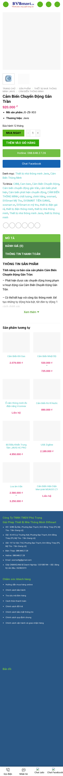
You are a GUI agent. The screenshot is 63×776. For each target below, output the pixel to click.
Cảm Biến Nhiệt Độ (46, 356)
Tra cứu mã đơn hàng (16, 595)
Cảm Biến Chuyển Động (45, 183)
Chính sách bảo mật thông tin (19, 612)
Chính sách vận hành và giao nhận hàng (25, 623)
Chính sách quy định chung (18, 617)
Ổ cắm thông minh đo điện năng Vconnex (16, 404)
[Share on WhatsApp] (6, 225)
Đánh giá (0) (14, 246)
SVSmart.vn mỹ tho (27, 204)
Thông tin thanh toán (22, 254)
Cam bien (25, 183)
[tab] (31, 238)
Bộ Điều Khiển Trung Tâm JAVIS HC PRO (16, 446)
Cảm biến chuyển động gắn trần (21, 188)
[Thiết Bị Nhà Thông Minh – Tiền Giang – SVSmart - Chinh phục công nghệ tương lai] (22, 4)
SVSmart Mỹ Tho (12, 200)
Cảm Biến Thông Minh (31, 91)
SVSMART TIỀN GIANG (36, 200)
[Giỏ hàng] (57, 4)
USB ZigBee (47, 444)
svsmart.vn (9, 204)
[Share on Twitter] (18, 225)
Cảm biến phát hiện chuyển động (27, 192)
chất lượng (25, 196)
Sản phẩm (25, 88)
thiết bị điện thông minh (19, 209)
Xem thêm (30, 312)
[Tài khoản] (48, 4)
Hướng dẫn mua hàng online (19, 584)
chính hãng (39, 196)
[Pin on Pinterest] (31, 225)
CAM (16, 183)
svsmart (51, 196)
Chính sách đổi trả (14, 606)
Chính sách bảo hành (16, 590)
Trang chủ (9, 88)
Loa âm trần (16, 486)
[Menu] (6, 4)
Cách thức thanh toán (16, 601)
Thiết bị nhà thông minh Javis (32, 173)
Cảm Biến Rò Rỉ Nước (47, 403)
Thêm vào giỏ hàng (20, 142)
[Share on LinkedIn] (37, 225)
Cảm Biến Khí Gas (16, 356)
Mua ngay (13, 133)
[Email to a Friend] (25, 225)
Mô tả (10, 238)
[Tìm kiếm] (40, 4)
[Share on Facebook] (12, 225)
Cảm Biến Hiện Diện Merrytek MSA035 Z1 (47, 488)
